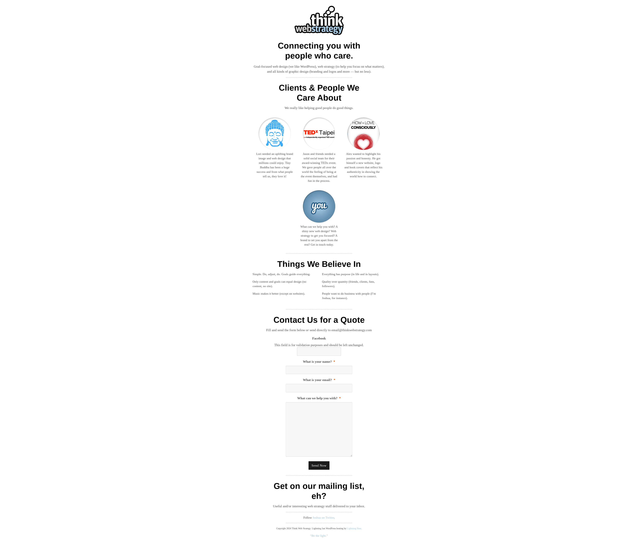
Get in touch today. (322, 244)
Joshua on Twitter (323, 517)
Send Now (319, 465)
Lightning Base (354, 528)
